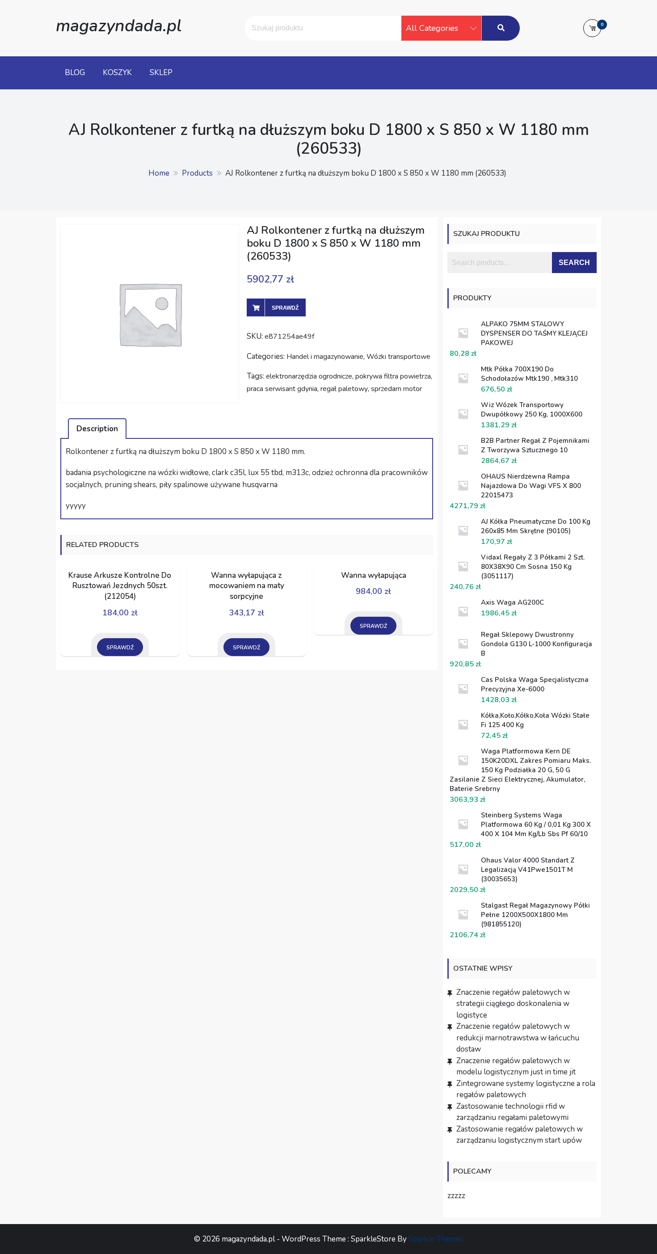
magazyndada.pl (118, 25)
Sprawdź (285, 308)
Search (574, 262)
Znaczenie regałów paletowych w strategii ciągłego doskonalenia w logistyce (513, 1003)
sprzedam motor (396, 389)
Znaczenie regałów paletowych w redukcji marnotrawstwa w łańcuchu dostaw (517, 1037)
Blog (75, 72)
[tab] (97, 428)
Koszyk (117, 72)
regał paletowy (344, 389)
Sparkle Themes (436, 1239)
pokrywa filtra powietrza (393, 376)
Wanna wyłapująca (373, 575)
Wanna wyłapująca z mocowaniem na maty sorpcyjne (246, 586)
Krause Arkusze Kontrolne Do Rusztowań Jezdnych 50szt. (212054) (119, 586)
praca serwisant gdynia (282, 389)
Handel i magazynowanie (324, 357)
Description (97, 429)
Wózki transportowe (398, 357)
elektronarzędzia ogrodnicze (309, 376)
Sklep (161, 72)
